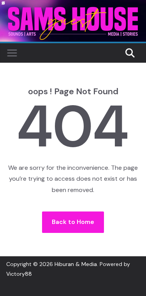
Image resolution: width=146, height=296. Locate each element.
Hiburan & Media (76, 264)
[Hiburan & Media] (73, 5)
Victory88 (19, 273)
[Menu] (12, 53)
